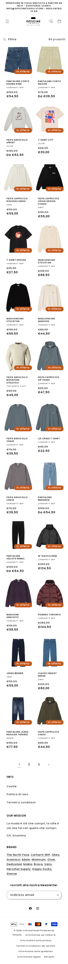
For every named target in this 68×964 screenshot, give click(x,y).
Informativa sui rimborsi (40, 935)
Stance (12, 874)
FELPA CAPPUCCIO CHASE (48, 733)
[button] (7, 21)
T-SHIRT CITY (45, 140)
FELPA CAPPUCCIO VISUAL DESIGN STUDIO (48, 201)
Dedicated (14, 864)
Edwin (26, 859)
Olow (51, 859)
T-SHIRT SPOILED (16, 260)
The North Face (18, 855)
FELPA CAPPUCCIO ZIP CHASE (48, 378)
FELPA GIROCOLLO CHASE (17, 440)
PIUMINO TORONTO (49, 614)
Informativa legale (29, 956)
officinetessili (31, 930)
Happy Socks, (42, 869)
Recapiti (49, 956)
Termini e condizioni (21, 802)
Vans (48, 864)
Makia (27, 864)
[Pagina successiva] (49, 765)
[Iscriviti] (57, 895)
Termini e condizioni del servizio (35, 945)
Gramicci (13, 859)
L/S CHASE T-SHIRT (49, 438)
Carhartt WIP (40, 855)
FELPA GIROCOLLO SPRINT (17, 141)
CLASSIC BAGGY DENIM (47, 674)
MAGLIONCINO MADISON (46, 320)
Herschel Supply (19, 869)
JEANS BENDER (14, 673)
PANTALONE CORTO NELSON (49, 82)
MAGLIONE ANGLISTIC (12, 616)
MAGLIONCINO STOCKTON (46, 261)
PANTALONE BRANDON (45, 498)
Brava (38, 864)
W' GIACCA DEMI (47, 556)
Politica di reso (17, 794)
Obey (56, 855)
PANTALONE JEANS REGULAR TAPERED (17, 733)
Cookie (12, 786)
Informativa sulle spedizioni (35, 951)
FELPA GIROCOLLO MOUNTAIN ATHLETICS (17, 380)
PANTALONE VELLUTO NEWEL (15, 557)
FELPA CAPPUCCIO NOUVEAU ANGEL (17, 200)
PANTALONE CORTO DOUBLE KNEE (17, 82)
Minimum (39, 859)
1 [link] (19, 764)
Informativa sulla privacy (35, 940)
